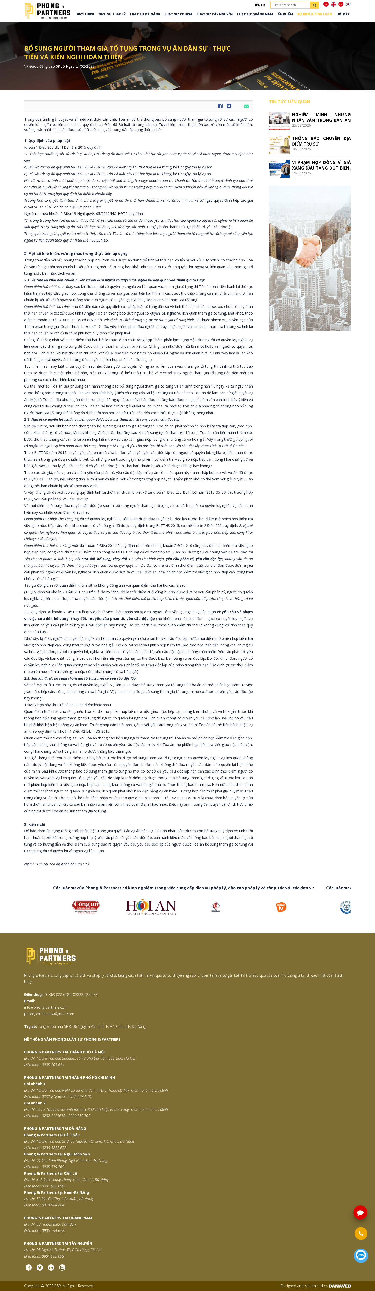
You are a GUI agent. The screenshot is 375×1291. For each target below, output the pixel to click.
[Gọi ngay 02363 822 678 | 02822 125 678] (361, 1233)
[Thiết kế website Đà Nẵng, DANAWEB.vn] (340, 1285)
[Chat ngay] (361, 1255)
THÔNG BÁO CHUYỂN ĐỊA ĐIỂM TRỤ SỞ (321, 141)
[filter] (314, 5)
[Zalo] (62, 1269)
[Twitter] (40, 1269)
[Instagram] (51, 1269)
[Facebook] (29, 1269)
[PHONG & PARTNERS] (47, 10)
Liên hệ (259, 5)
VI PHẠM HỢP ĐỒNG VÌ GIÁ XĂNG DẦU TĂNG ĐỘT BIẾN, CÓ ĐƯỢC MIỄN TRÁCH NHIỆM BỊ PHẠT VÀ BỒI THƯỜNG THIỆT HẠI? (321, 165)
